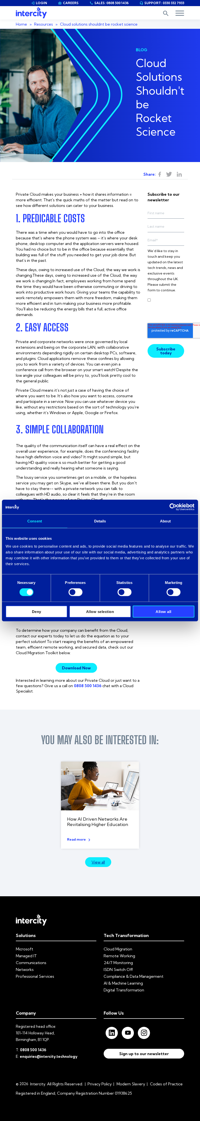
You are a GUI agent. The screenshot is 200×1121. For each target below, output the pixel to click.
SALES (109, 3)
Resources (43, 24)
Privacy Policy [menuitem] (100, 1083)
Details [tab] (100, 521)
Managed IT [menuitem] (26, 955)
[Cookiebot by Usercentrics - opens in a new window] (173, 507)
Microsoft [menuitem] (24, 949)
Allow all (163, 611)
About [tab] (165, 521)
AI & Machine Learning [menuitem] (123, 983)
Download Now (76, 667)
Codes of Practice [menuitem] (166, 1083)
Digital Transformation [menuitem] (124, 990)
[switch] (75, 592)
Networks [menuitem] (25, 969)
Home (21, 24)
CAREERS (68, 3)
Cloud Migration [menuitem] (118, 949)
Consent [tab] (34, 521)
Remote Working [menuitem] (119, 955)
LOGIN (39, 3)
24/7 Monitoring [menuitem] (118, 962)
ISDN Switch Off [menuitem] (118, 969)
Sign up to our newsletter (144, 1053)
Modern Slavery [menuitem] (131, 1083)
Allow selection (100, 611)
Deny (36, 611)
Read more (76, 839)
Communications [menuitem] (31, 962)
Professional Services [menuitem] (35, 976)
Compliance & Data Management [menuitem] (133, 976)
